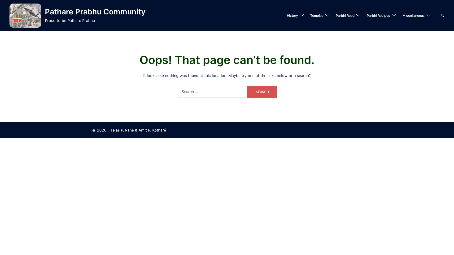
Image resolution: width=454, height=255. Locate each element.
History (292, 15)
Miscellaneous (413, 15)
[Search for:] (211, 92)
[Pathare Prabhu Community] (25, 16)
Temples (316, 15)
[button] (443, 15)
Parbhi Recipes (378, 15)
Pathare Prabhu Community (95, 11)
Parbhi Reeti (345, 15)
